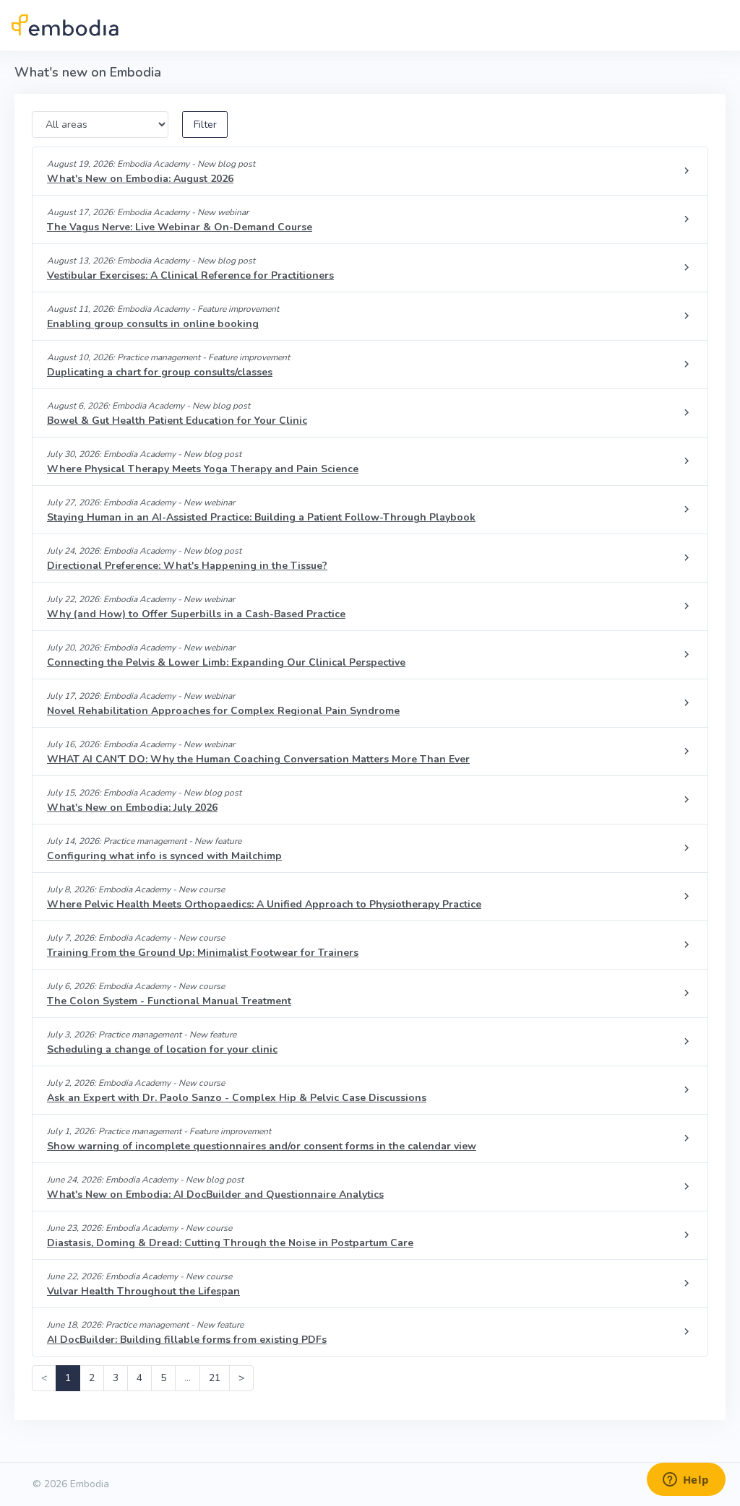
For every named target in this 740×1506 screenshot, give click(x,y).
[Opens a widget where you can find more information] (686, 1481)
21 (214, 1378)
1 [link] (68, 1378)
